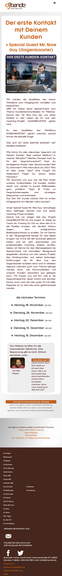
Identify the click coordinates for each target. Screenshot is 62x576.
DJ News (6, 512)
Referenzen (7, 457)
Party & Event (8, 505)
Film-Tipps (7, 516)
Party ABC (7, 475)
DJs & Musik (7, 487)
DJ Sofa (6, 509)
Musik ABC (7, 479)
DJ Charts (6, 498)
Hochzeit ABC (8, 483)
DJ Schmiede (8, 494)
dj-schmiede (31, 435)
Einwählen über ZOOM (41, 360)
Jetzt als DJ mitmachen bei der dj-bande (31, 402)
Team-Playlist (31, 432)
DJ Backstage (8, 490)
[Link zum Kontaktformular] (8, 532)
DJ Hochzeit (7, 464)
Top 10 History (8, 501)
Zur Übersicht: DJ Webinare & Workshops (31, 438)
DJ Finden (7, 453)
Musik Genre (8, 472)
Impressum (8, 563)
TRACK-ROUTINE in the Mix (31, 430)
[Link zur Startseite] (14, 2)
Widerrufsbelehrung (13, 570)
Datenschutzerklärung (14, 567)
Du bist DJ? (7, 520)
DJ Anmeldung (8, 523)
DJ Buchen (30, 487)
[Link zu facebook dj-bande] (8, 549)
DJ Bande (6, 461)
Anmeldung (30, 490)
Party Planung (8, 468)
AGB (5, 574)
